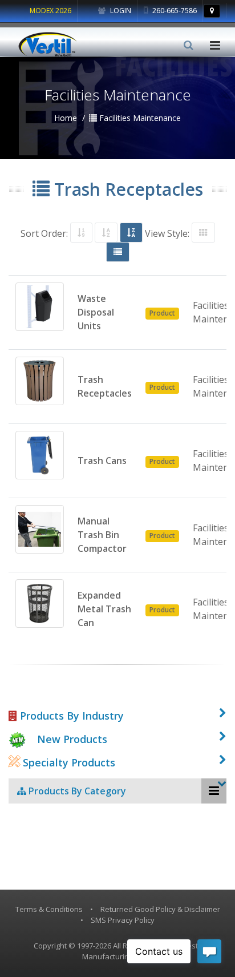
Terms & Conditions (49, 909)
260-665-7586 (174, 10)
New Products (72, 739)
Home (65, 117)
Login (119, 10)
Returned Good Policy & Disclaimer (160, 909)
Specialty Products (67, 762)
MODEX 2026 (50, 10)
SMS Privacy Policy (123, 920)
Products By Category (76, 791)
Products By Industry (70, 715)
